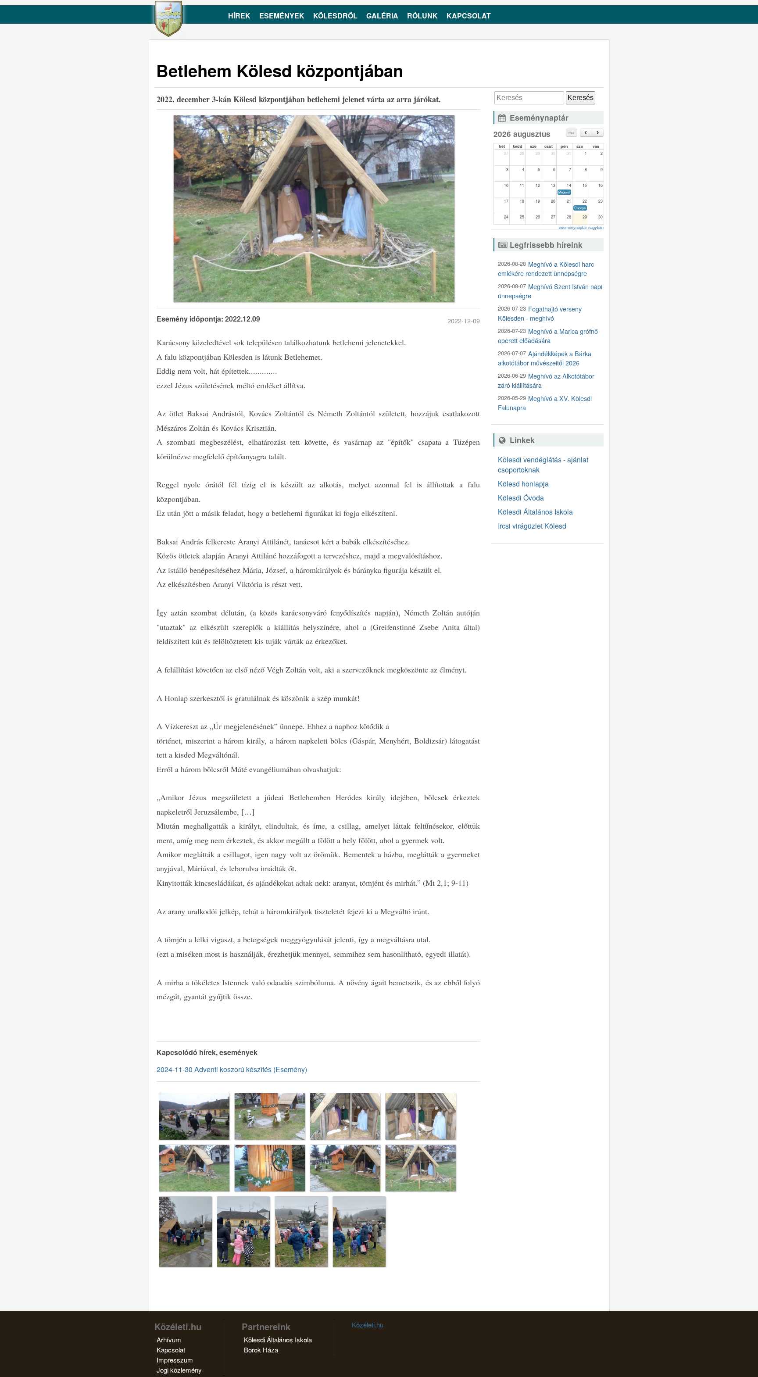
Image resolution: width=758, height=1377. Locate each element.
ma (571, 133)
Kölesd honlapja (523, 484)
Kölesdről (335, 16)
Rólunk (422, 16)
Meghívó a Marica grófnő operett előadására (548, 335)
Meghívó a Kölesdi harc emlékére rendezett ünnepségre (546, 268)
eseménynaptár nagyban (581, 227)
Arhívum (169, 1339)
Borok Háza (261, 1349)
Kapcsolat (469, 16)
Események (281, 16)
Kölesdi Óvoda (521, 498)
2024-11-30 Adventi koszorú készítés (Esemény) (232, 1069)
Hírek (239, 16)
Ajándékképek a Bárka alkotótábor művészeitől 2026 (544, 358)
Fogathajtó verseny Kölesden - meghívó (540, 313)
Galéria (382, 16)
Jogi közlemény (179, 1369)
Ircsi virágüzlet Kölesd (532, 526)
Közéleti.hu (367, 1324)
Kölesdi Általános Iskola (535, 512)
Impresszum (175, 1359)
